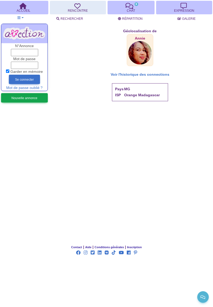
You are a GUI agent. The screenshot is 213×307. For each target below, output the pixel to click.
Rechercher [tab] (72, 19)
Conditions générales (109, 247)
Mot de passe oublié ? (24, 88)
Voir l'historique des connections (140, 74)
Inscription (134, 247)
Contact (76, 247)
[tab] (78, 7)
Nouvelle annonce (24, 98)
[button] (20, 18)
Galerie (189, 19)
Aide (88, 247)
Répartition (132, 19)
